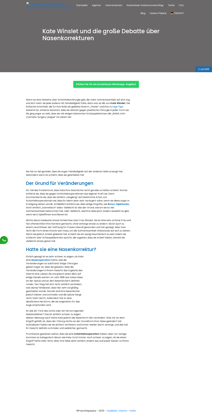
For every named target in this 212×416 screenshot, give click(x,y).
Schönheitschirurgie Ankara (105, 371)
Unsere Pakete (158, 13)
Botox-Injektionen (118, 204)
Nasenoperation (40, 260)
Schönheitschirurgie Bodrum (106, 390)
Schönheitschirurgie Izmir (104, 375)
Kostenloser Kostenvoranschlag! (145, 5)
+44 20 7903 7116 (35, 363)
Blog (142, 13)
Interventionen (113, 5)
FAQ (181, 5)
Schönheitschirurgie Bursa (104, 366)
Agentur (96, 5)
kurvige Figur (116, 106)
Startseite (82, 5)
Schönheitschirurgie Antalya (106, 380)
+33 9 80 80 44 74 (35, 359)
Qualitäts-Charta (117, 410)
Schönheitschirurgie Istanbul (106, 385)
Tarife (171, 5)
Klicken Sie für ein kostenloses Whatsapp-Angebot (106, 84)
